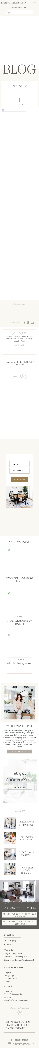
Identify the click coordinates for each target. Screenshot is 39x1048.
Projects (19, 574)
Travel (19, 617)
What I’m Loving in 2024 (19, 663)
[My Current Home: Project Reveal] (19, 560)
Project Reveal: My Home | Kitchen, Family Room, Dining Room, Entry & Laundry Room (19, 338)
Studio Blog (19, 659)
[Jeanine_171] (19, 40)
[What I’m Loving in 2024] (19, 645)
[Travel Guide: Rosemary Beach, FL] (19, 603)
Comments (9, 371)
